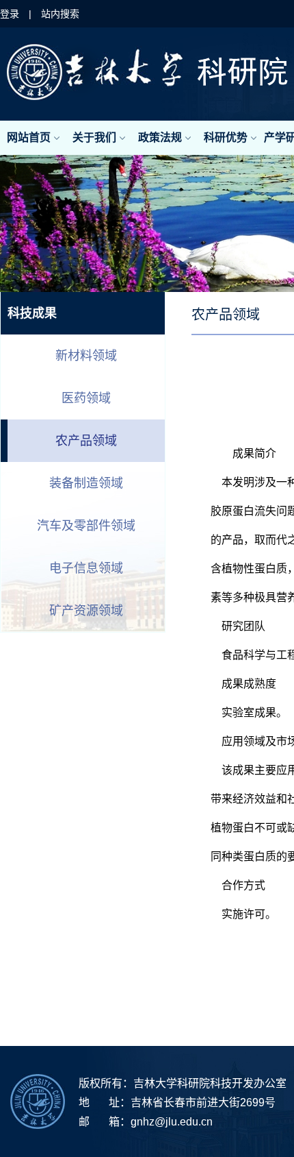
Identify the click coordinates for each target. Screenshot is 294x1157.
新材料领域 (86, 356)
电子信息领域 (86, 568)
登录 (9, 13)
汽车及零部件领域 (86, 526)
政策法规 (160, 137)
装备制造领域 (86, 483)
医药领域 (86, 398)
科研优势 (226, 137)
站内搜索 (60, 13)
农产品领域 (86, 441)
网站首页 (29, 137)
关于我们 (94, 137)
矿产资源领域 (86, 611)
